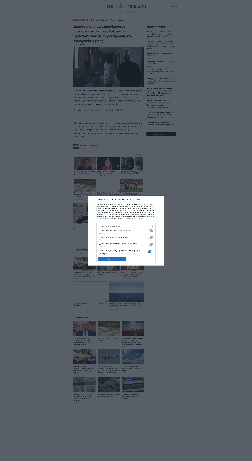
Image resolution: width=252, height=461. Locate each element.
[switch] (150, 230)
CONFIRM (111, 259)
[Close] (160, 199)
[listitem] (126, 226)
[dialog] (126, 230)
